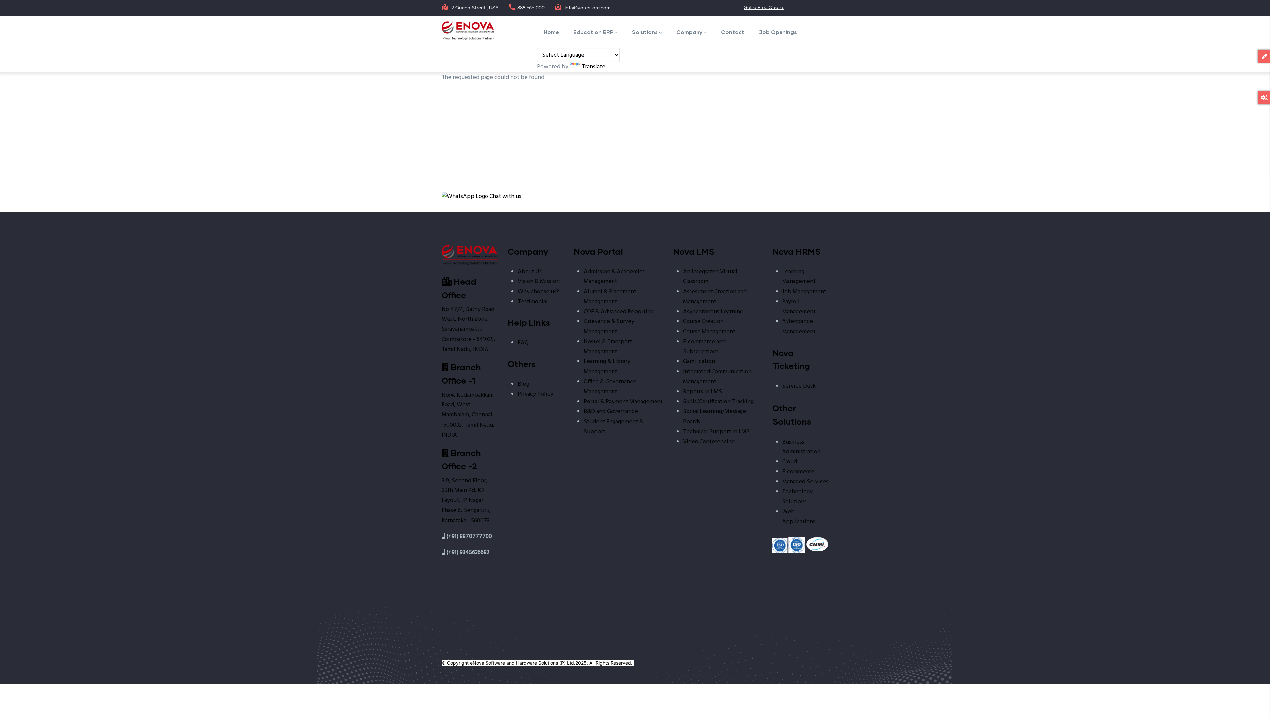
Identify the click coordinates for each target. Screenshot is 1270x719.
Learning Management (799, 276)
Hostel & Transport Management (608, 347)
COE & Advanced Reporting (619, 312)
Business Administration (801, 447)
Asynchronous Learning (713, 312)
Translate (593, 67)
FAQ (523, 343)
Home (551, 32)
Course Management (709, 332)
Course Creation (703, 321)
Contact (732, 32)
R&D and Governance (611, 411)
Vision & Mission (539, 281)
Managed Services (805, 481)
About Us (530, 271)
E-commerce (798, 472)
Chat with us (504, 196)
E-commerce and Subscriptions (704, 347)
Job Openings (778, 32)
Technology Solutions (797, 497)
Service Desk (799, 386)
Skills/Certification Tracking (718, 401)
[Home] (468, 30)
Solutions (645, 32)
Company (689, 32)
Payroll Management (799, 307)
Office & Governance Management (610, 387)
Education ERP (593, 32)
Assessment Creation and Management (715, 297)
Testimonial (533, 302)
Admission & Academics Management (614, 276)
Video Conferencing (709, 441)
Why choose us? (538, 292)
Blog (523, 384)
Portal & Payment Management (623, 401)
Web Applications (798, 517)
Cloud (789, 462)
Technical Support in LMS (716, 432)
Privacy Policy (535, 394)
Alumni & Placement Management (610, 297)
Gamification (699, 361)
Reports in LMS (702, 392)
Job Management (804, 292)
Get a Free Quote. (764, 7)
